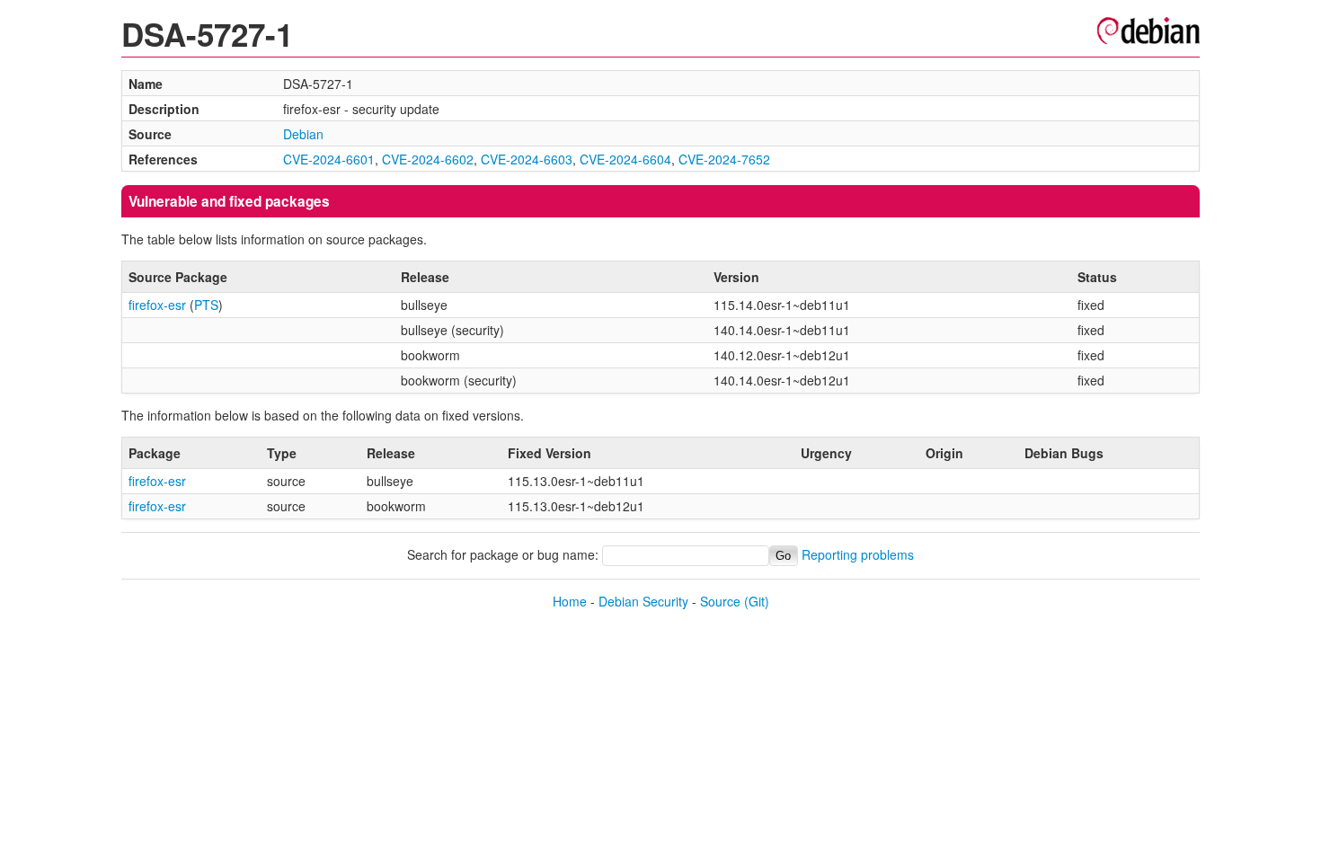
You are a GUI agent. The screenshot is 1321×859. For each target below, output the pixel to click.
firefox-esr (157, 305)
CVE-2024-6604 (625, 159)
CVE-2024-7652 (724, 159)
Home (570, 601)
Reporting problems (858, 554)
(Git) (756, 601)
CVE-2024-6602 (428, 159)
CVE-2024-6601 (329, 159)
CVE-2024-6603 (526, 159)
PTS (206, 305)
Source (720, 601)
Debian (303, 134)
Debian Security (643, 601)
